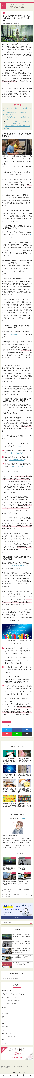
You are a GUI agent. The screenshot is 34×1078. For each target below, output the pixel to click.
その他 (4, 1043)
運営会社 (8, 1072)
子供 (18, 725)
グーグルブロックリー (16, 460)
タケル (23, 818)
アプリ (8, 722)
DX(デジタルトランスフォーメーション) (14, 994)
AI (3, 725)
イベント (4, 1039)
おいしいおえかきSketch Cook (13, 565)
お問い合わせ (25, 1072)
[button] (30, 923)
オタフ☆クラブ (6, 991)
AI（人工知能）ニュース (9, 997)
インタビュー (6, 1026)
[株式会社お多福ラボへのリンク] (17, 918)
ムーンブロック (16, 466)
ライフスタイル (6, 1013)
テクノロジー (6, 1010)
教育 (4, 722)
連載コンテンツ (6, 1033)
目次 (14, 105)
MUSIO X (14, 334)
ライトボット (18, 446)
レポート (4, 1030)
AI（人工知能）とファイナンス (11, 1000)
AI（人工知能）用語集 (8, 1036)
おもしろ (4, 1023)
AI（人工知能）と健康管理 (9, 1004)
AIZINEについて (16, 1072)
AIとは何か (5, 1007)
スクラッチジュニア (14, 453)
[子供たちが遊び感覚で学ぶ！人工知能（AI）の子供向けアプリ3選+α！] (21, 531)
